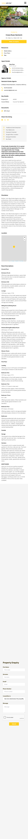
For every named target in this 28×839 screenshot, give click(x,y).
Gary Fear (12, 64)
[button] (14, 16)
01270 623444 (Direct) (18, 68)
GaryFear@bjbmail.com (18, 72)
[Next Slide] (26, 17)
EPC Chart (7, 111)
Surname (5, 674)
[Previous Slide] (1, 17)
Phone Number (7, 689)
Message (5, 703)
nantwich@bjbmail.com (10, 90)
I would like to (7, 696)
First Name (6, 667)
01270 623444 (8, 88)
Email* (5, 681)
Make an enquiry (14, 41)
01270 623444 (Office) (18, 70)
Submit (14, 724)
